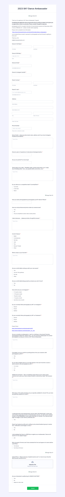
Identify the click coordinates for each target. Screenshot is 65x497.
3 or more (16, 366)
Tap (14, 244)
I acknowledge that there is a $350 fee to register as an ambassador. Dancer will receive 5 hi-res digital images (31, 435)
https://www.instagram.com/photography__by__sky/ (23, 330)
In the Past (16, 188)
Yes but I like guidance (19, 272)
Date (13, 58)
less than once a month (19, 300)
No (14, 211)
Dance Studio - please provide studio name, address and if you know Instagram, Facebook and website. (31, 135)
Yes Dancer (16, 446)
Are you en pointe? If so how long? (20, 159)
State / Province (36, 115)
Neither (15, 310)
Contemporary (17, 238)
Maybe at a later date (18, 482)
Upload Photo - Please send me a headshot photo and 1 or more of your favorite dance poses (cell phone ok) (31, 457)
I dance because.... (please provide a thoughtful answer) (26, 218)
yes (14, 437)
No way (15, 274)
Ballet (15, 236)
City (13, 115)
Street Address (14, 104)
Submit (33, 488)
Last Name (35, 49)
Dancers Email (16, 62)
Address (14, 99)
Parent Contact (16, 80)
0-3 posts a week (18, 292)
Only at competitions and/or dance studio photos (25, 213)
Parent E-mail (15, 89)
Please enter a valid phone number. (18, 130)
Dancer (15, 306)
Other (15, 248)
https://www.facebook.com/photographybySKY (22, 328)
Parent (15, 308)
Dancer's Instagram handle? (19, 72)
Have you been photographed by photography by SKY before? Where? (29, 199)
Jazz (15, 242)
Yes (14, 209)
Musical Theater (17, 246)
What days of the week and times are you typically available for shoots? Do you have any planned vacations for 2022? (32, 393)
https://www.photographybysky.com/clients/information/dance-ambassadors (29, 32)
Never (15, 190)
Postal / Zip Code (15, 121)
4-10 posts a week (18, 294)
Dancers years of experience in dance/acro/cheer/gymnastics (27, 152)
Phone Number (15, 125)
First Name (14, 49)
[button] (30, 56)
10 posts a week (17, 296)
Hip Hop (15, 240)
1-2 (14, 368)
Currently (16, 186)
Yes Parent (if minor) (18, 448)
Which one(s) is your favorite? (19, 252)
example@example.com (16, 68)
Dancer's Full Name (17, 44)
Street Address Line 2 (16, 109)
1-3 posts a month (18, 298)
